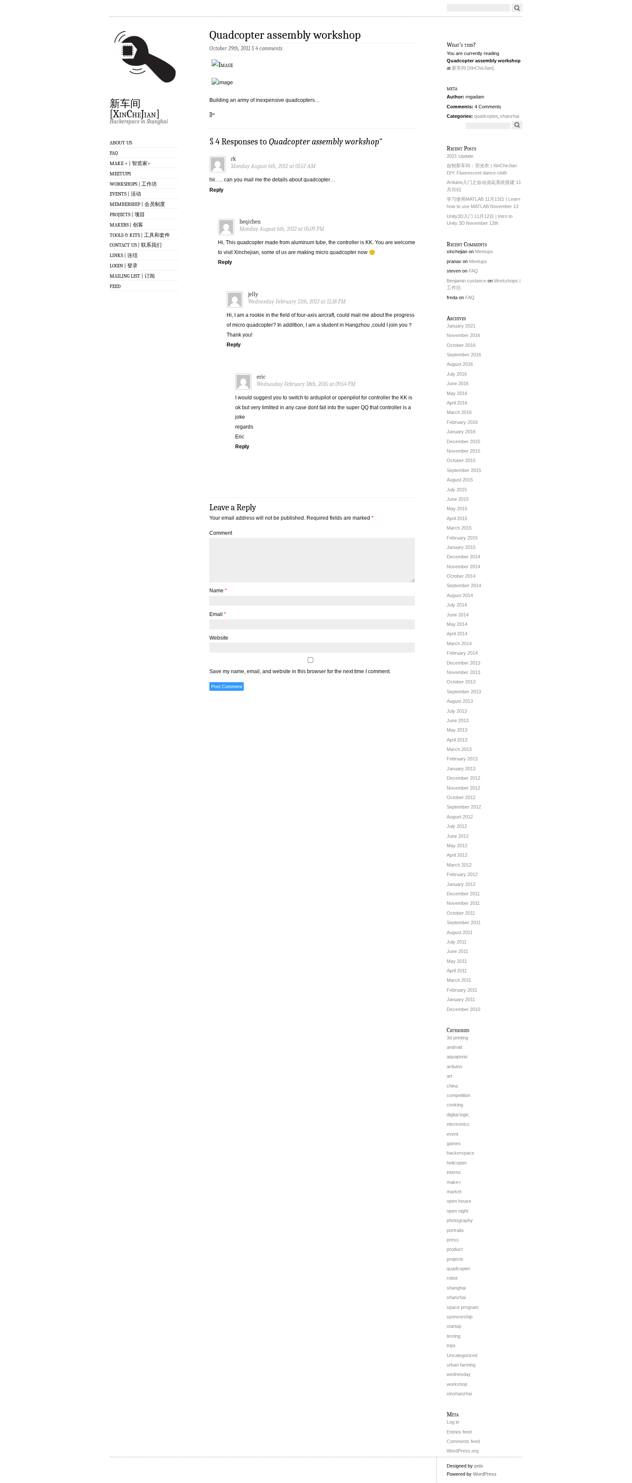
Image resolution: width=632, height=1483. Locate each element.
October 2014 (461, 576)
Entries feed (459, 1431)
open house (459, 1201)
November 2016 (463, 335)
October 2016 (461, 345)
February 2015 (462, 537)
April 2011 (457, 970)
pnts (478, 1465)
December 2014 (463, 556)
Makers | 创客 (126, 225)
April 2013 (457, 739)
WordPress (485, 1474)
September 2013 (464, 691)
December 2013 (463, 662)
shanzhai (509, 116)
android (454, 1047)
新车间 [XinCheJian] (135, 108)
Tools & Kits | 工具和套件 (140, 235)
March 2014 (459, 643)
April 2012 (457, 855)
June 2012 (458, 836)
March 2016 (459, 412)
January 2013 (461, 768)
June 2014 (458, 614)
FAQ (114, 153)
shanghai (456, 1287)
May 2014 (457, 624)
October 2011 (461, 913)
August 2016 (460, 364)
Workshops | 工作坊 (133, 184)
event (452, 1134)
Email (217, 614)
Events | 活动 (125, 194)
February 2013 (462, 758)
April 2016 (457, 402)
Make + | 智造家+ (130, 163)
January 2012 (461, 884)
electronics (458, 1124)
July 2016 (457, 374)
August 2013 (460, 701)
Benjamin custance (466, 280)
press (453, 1239)
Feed (115, 286)
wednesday (459, 1374)
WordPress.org (463, 1450)
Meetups (120, 174)
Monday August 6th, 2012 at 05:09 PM (281, 229)
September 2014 (464, 585)
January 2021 (461, 325)
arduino (454, 1066)
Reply (216, 190)
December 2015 (463, 441)
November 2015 (463, 450)
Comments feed (463, 1441)
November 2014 (463, 566)
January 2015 (461, 547)
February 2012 (462, 874)
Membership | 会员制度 (137, 204)
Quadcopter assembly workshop (285, 35)
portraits (455, 1230)
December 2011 (463, 893)
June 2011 (457, 951)
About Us (121, 143)
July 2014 (457, 604)
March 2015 (459, 527)
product (455, 1249)
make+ (454, 1182)
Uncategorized (462, 1355)
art (449, 1076)
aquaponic (457, 1056)
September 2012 (464, 806)
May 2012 (457, 845)
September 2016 (464, 354)
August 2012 (460, 816)
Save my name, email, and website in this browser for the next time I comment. (300, 671)
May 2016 (457, 393)
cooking (455, 1104)
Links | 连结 (124, 255)
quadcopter (485, 116)
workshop (457, 1384)
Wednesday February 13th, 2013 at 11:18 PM (297, 301)
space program (463, 1307)
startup (454, 1326)
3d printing (457, 1037)
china (452, 1085)
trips (451, 1345)
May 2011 (457, 961)
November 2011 (463, 903)
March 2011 (459, 980)
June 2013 (458, 720)
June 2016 (458, 383)
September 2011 (464, 922)
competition (458, 1095)
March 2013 (459, 749)
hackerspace (460, 1152)
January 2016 (461, 431)
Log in (453, 1422)
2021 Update (460, 156)
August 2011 (459, 932)
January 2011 (461, 999)
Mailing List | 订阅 (132, 276)
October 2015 (461, 460)
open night (457, 1210)
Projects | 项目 (127, 214)
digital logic (458, 1114)
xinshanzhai (459, 1393)
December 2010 (463, 1009)
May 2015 (457, 508)
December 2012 (463, 778)
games (454, 1143)
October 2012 (461, 797)
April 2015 (457, 518)
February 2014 (462, 653)
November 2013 (463, 672)
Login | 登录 (124, 266)
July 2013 (457, 711)
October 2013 (461, 681)
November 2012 (463, 788)
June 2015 (458, 499)
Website (218, 638)
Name (218, 591)
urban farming (461, 1364)
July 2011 (456, 941)
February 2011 (462, 990)
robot (452, 1278)
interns (454, 1172)
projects (455, 1259)
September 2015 (464, 470)
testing (453, 1336)
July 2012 (457, 826)
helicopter (457, 1162)
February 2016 (462, 422)
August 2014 (460, 595)
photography (460, 1220)
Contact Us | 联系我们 (136, 245)
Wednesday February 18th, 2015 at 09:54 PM (306, 384)
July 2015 (457, 489)
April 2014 (457, 633)
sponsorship (459, 1316)
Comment (220, 533)
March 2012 (459, 864)
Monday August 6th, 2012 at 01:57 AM (273, 166)
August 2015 (460, 479)
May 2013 (457, 729)
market (454, 1191)
